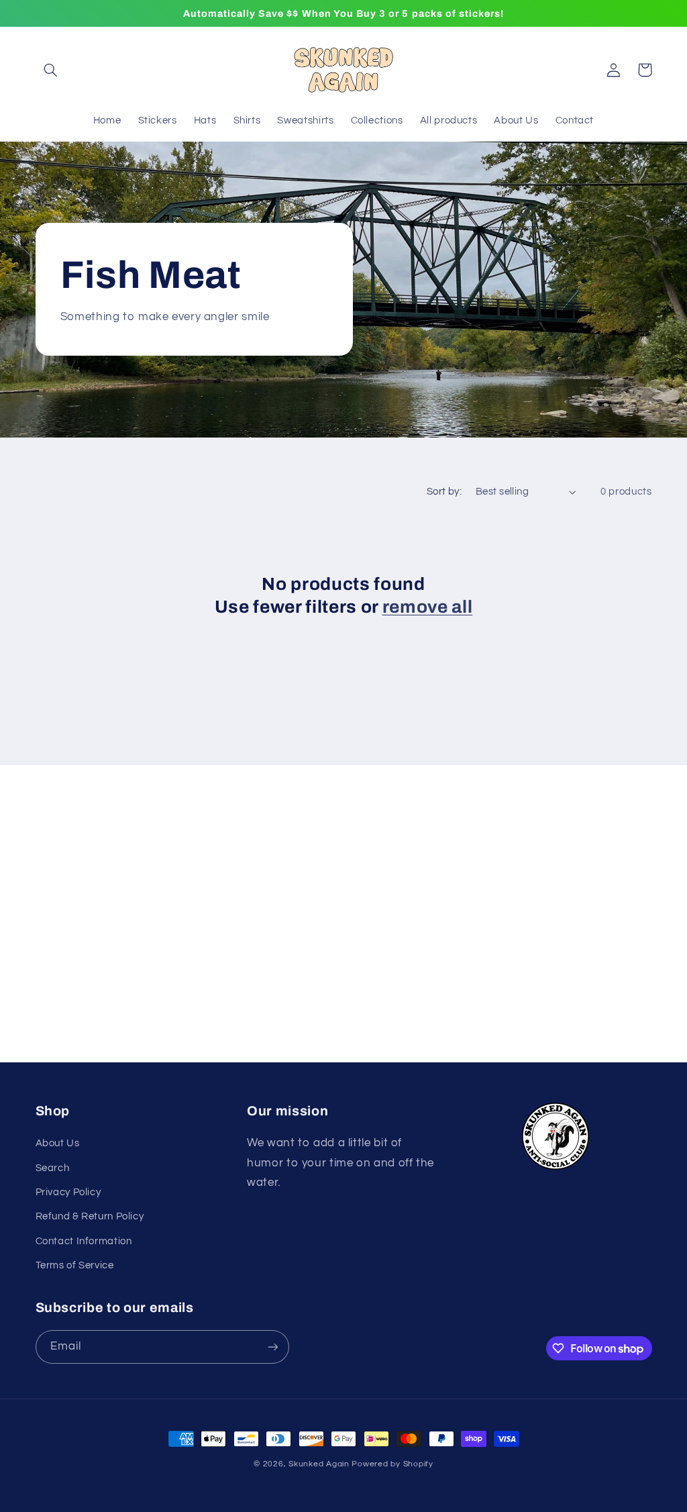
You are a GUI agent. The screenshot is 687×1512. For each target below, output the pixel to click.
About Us (58, 1143)
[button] (51, 69)
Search (53, 1168)
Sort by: (444, 492)
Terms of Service (75, 1265)
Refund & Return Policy (90, 1216)
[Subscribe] (454, 907)
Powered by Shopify (392, 1464)
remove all (427, 607)
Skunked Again (319, 1464)
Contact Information (84, 1241)
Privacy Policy (68, 1192)
